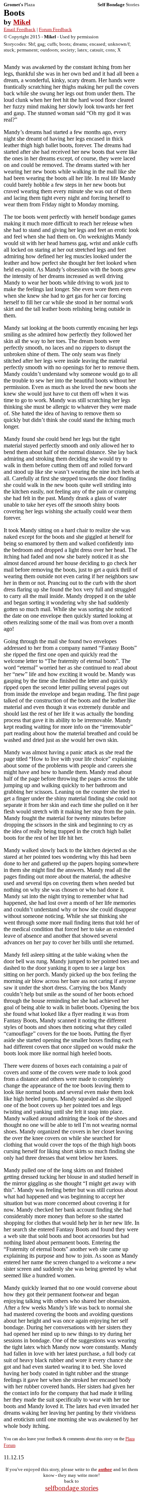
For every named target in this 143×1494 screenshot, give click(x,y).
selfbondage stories (71, 1488)
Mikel (21, 22)
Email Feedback (20, 29)
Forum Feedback (55, 29)
